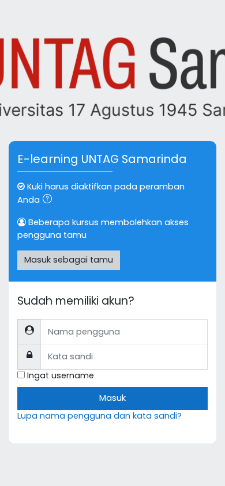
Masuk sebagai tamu (68, 259)
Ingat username (60, 375)
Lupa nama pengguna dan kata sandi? (99, 416)
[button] (49, 200)
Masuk (112, 398)
